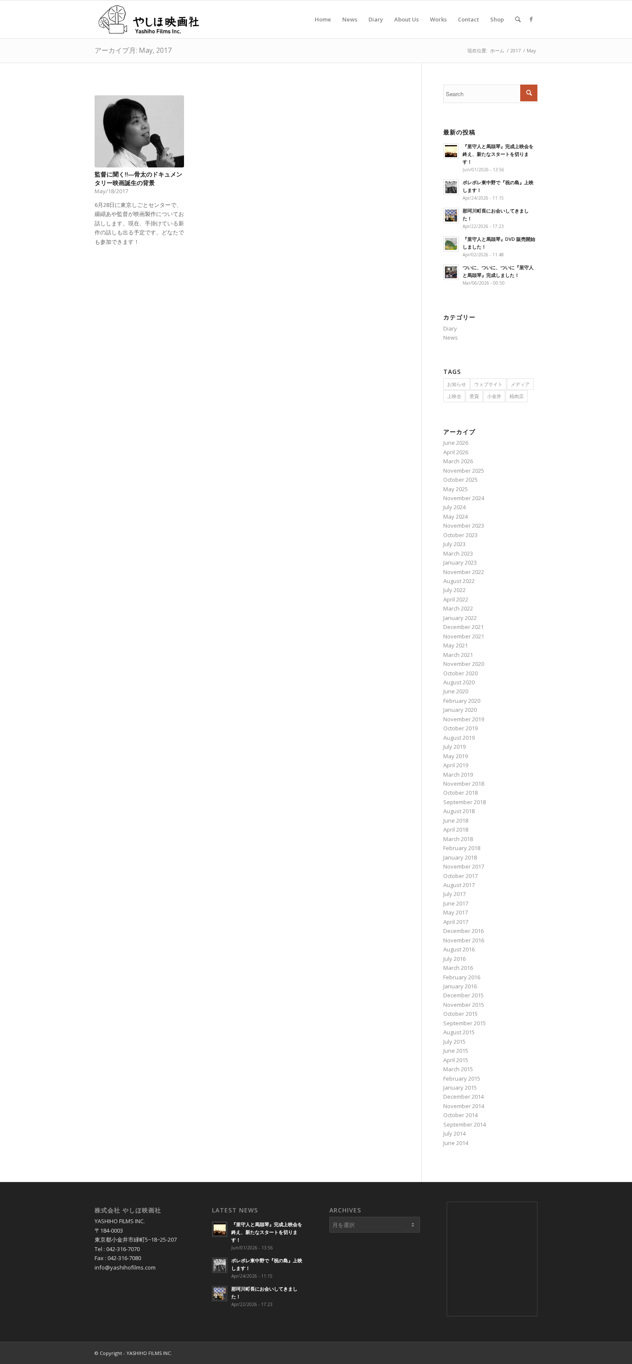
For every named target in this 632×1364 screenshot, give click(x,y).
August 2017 (459, 885)
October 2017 (460, 876)
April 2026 (455, 452)
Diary (450, 328)
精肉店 (516, 396)
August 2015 (459, 1032)
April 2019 (455, 765)
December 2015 (463, 995)
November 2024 (463, 498)
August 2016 (459, 949)
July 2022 (454, 590)
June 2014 (455, 1143)
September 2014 (464, 1124)
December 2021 (463, 627)
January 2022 (460, 618)
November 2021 (463, 636)
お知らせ (456, 384)
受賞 (474, 396)
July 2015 (454, 1041)
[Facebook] (531, 18)
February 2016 (461, 977)
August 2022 (459, 581)
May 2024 (455, 516)
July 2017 (454, 894)
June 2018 (455, 820)
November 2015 (463, 1005)
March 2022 (458, 608)
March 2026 (458, 461)
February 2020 (461, 701)
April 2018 (455, 829)
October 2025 (460, 479)
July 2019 (454, 746)
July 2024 (454, 507)
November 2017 (463, 866)
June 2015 (455, 1050)
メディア (520, 384)
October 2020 (460, 673)
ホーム (497, 50)
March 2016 (458, 968)
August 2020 (459, 682)
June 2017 (455, 903)
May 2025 (455, 489)
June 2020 (455, 691)
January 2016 (460, 986)
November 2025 (463, 470)
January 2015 (460, 1087)
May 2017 (455, 912)
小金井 (494, 396)
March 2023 (458, 553)
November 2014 (463, 1106)
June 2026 (455, 443)
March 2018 (458, 839)
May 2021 (455, 645)
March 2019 (458, 774)
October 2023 (460, 535)
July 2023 (454, 544)
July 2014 (454, 1133)
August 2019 (459, 737)
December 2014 (463, 1096)
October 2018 (460, 792)
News (450, 337)
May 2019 (455, 756)
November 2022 (463, 572)
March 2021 (458, 655)
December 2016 (463, 931)
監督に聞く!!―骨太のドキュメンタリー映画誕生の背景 (138, 178)
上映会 (454, 396)
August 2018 (459, 811)
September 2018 (464, 802)
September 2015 (464, 1023)
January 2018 (460, 857)
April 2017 (455, 922)
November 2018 (463, 783)
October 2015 (460, 1014)
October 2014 (460, 1115)
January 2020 (460, 710)
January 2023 (460, 562)
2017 (515, 50)
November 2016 (463, 940)
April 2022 (455, 599)
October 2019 (460, 728)
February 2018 (461, 848)
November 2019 (463, 719)
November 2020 (463, 664)
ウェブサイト (488, 384)
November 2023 (463, 525)
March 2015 (458, 1069)
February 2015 (461, 1078)
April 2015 (455, 1060)
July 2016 (454, 959)
